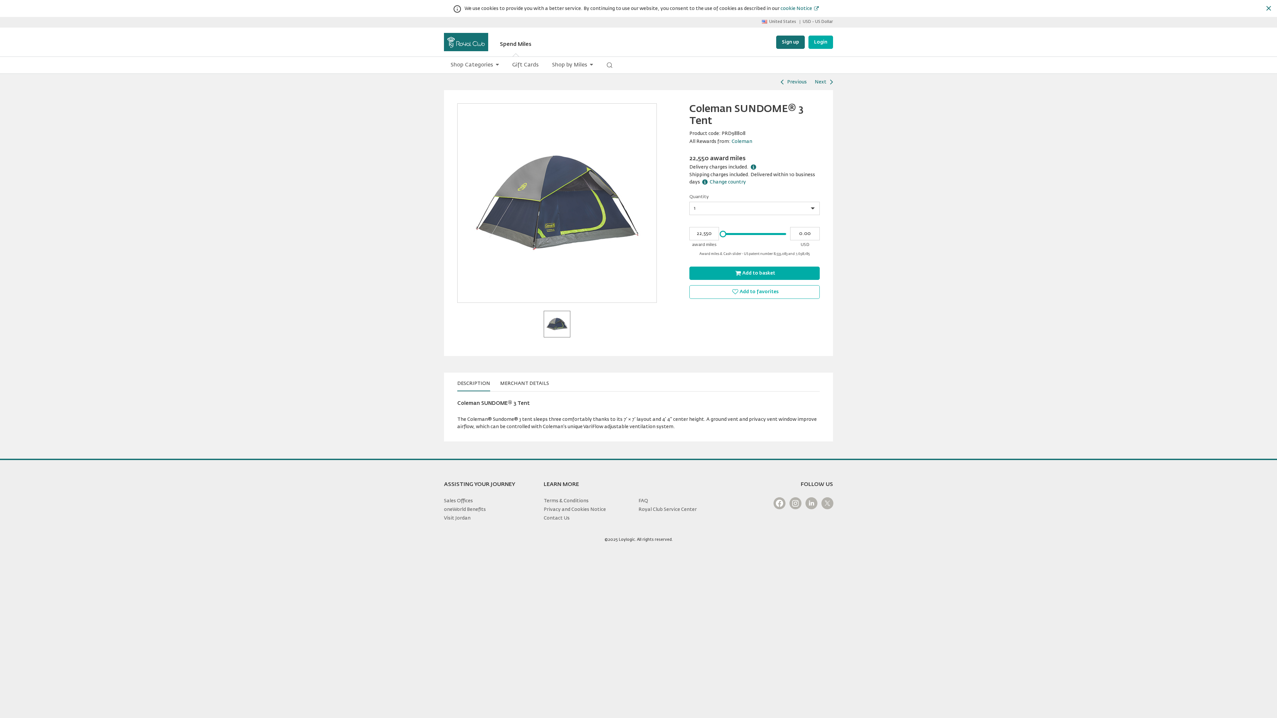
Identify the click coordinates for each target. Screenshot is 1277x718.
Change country (728, 182)
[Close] (1269, 8)
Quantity (699, 197)
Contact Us (557, 518)
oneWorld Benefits (465, 509)
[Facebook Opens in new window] (779, 503)
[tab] (473, 383)
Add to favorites (759, 292)
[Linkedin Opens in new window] (811, 503)
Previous (797, 82)
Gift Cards (525, 65)
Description (473, 383)
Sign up (790, 42)
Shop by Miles (569, 65)
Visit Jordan (457, 518)
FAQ (643, 501)
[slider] (723, 234)
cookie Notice (796, 8)
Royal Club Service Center (667, 509)
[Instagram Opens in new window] (795, 503)
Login (820, 42)
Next (820, 82)
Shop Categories (472, 65)
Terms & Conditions (566, 501)
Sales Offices (458, 501)
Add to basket (758, 273)
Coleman (742, 141)
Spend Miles (515, 44)
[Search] (610, 65)
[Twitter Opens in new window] (827, 503)
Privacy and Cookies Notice (575, 509)
